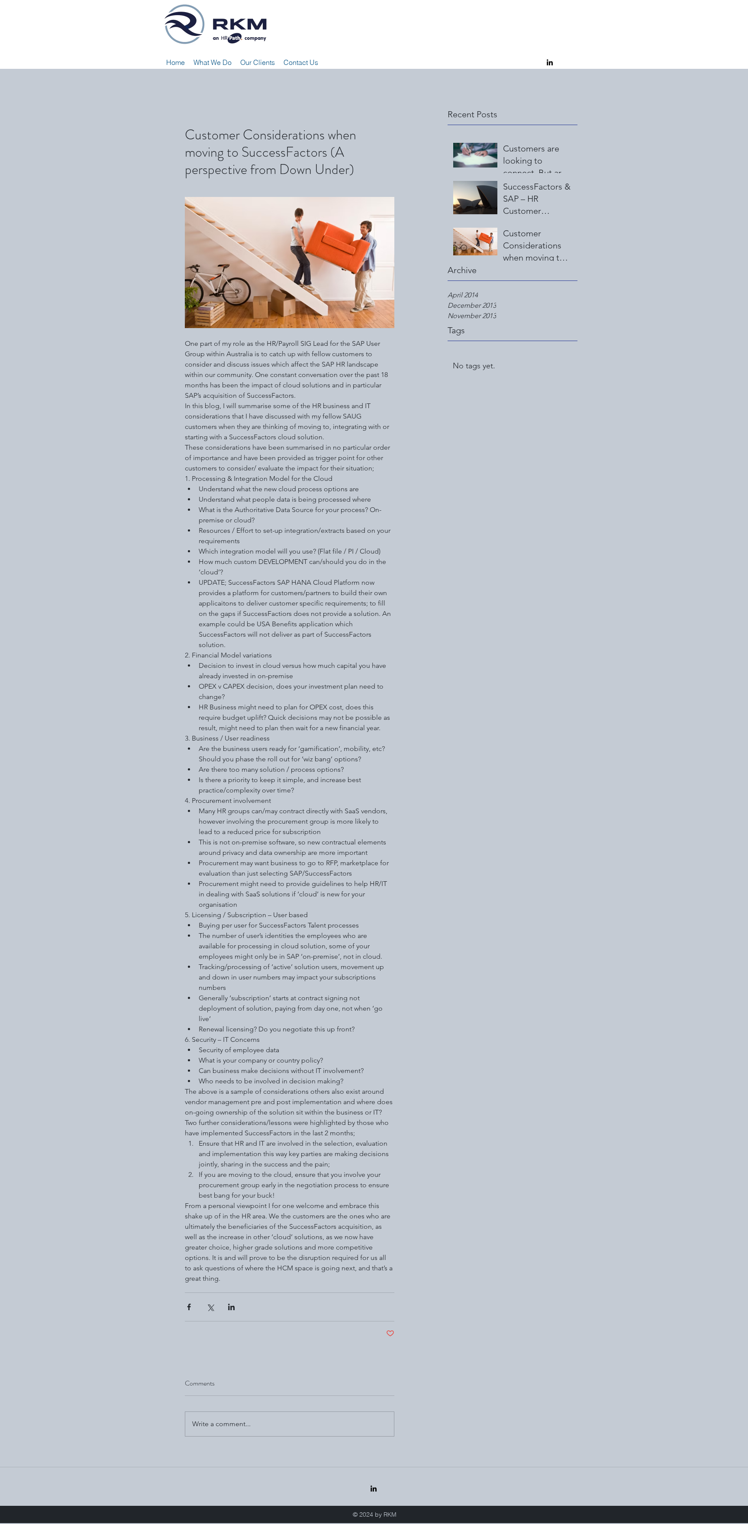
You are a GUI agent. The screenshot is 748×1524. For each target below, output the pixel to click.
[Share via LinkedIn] (231, 1307)
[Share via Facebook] (189, 1307)
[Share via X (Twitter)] (210, 1307)
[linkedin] (549, 62)
